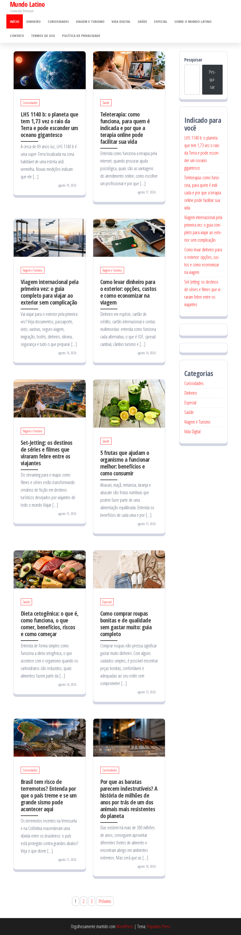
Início (14, 21)
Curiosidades (58, 21)
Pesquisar (193, 59)
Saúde (142, 21)
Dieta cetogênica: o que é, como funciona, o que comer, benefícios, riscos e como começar (49, 623)
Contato (17, 35)
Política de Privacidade (81, 35)
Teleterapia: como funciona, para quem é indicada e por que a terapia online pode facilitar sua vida (125, 127)
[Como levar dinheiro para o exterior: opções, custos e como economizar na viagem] (129, 237)
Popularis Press (158, 926)
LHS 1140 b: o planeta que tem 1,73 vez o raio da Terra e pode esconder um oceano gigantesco (49, 124)
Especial (160, 21)
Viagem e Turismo (90, 21)
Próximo (105, 901)
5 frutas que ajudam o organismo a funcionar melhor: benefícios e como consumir (125, 463)
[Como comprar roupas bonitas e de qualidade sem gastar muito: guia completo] (129, 569)
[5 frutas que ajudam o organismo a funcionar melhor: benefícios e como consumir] (129, 403)
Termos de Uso (43, 35)
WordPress (124, 926)
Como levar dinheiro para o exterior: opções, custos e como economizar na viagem (128, 292)
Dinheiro (33, 21)
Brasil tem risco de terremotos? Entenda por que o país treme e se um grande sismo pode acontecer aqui (49, 795)
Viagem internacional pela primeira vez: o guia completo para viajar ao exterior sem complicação (49, 292)
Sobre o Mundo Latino (193, 21)
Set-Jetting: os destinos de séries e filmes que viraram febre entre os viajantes (46, 452)
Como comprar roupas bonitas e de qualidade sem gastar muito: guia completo (126, 623)
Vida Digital (121, 21)
